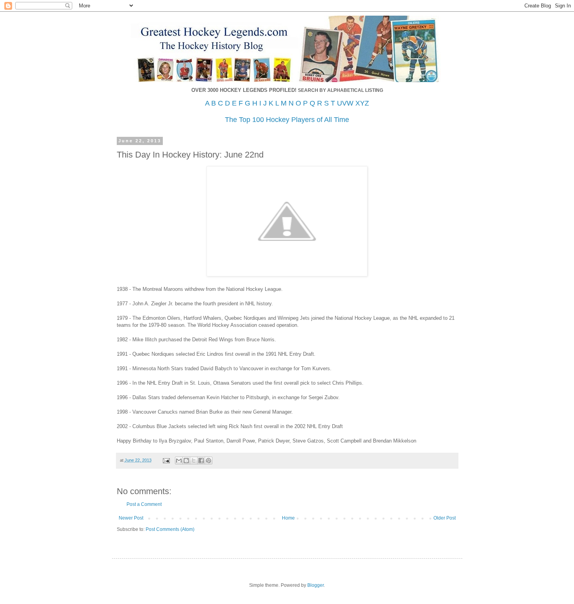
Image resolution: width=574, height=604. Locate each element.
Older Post (444, 518)
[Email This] (179, 460)
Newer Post (131, 518)
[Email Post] (166, 460)
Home (288, 518)
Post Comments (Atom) (170, 529)
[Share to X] (194, 460)
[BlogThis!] (186, 460)
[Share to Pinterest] (208, 460)
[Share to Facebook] (201, 460)
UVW (345, 103)
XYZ (362, 103)
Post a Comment (144, 504)
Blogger (315, 585)
